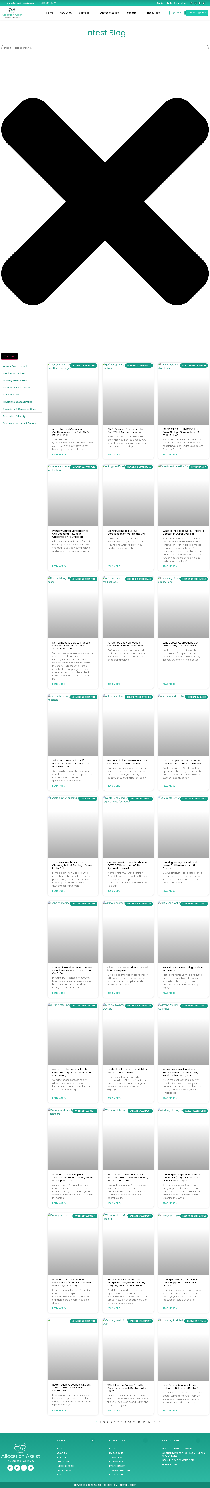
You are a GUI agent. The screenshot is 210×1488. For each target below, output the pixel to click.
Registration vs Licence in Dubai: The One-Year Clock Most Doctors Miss (71, 1387)
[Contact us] (198, 1440)
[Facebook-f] (199, 3)
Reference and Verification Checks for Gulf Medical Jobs (125, 644)
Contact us (171, 1440)
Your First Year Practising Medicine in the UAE (183, 969)
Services (84, 13)
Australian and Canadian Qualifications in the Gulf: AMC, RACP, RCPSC (70, 432)
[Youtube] (203, 3)
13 (144, 1422)
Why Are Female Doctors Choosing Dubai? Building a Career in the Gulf (72, 865)
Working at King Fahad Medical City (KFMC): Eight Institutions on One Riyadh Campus (182, 1177)
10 (129, 1422)
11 (134, 1422)
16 (158, 1422)
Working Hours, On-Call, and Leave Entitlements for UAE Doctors (180, 865)
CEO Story (66, 13)
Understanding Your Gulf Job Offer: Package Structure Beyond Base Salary (72, 1072)
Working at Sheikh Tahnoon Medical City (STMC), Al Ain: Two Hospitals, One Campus (71, 1282)
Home (49, 13)
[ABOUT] (92, 1440)
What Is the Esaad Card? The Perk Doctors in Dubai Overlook (183, 532)
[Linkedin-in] (195, 3)
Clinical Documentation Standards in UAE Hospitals (128, 969)
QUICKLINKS (117, 1440)
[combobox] (105, 48)
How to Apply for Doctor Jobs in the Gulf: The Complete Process (182, 762)
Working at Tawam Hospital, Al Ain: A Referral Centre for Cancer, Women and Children (127, 1177)
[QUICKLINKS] (145, 1440)
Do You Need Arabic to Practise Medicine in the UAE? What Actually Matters (71, 645)
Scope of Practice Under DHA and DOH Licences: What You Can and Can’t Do (72, 970)
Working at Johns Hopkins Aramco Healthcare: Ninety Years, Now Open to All (72, 1177)
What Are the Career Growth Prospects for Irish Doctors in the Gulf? (127, 1388)
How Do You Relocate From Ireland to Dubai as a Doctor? (180, 1386)
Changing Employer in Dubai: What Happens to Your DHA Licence (180, 1282)
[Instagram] (191, 3)
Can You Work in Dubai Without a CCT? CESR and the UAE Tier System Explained (127, 865)
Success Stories (109, 13)
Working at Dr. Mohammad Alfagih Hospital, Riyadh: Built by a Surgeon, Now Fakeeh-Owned (127, 1282)
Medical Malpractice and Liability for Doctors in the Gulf (127, 1071)
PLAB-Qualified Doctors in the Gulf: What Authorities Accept (125, 430)
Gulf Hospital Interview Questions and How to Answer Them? (127, 762)
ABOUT (61, 1440)
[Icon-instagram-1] (10, 1468)
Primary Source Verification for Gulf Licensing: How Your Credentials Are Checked (70, 533)
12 (139, 1422)
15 (154, 1422)
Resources (153, 13)
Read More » (59, 454)
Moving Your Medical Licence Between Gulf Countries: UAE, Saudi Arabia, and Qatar (180, 1072)
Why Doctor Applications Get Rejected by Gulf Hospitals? (180, 644)
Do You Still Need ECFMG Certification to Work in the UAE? (127, 532)
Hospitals (131, 13)
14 (149, 1422)
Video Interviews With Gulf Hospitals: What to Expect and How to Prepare (70, 763)
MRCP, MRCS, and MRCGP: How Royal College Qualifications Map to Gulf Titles (182, 432)
